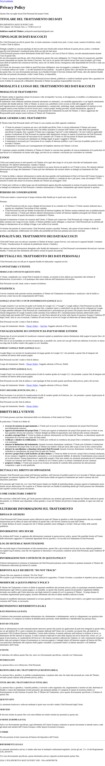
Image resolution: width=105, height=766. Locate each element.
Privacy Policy (32, 326)
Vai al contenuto (6, 1)
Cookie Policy (65, 760)
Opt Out (43, 326)
